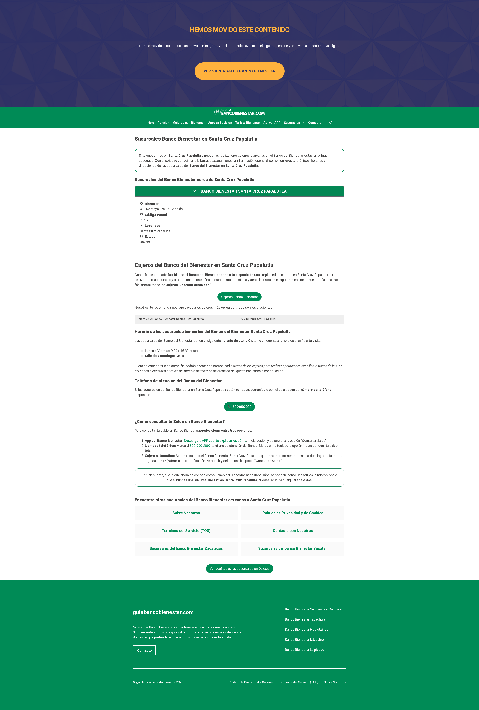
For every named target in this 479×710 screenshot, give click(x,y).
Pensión (163, 122)
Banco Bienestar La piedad (304, 650)
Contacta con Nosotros (293, 530)
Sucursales (292, 122)
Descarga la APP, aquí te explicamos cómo (215, 441)
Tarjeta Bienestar (247, 122)
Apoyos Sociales (220, 122)
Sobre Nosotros (186, 513)
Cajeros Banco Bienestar (239, 297)
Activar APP (272, 122)
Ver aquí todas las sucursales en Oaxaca (239, 569)
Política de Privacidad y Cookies (251, 682)
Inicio (150, 122)
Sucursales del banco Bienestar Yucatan (292, 548)
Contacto (314, 122)
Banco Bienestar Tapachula (305, 619)
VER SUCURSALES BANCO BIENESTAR (240, 71)
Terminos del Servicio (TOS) (186, 530)
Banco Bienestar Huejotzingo (306, 629)
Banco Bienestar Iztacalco (304, 639)
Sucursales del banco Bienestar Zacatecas (186, 548)
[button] (331, 122)
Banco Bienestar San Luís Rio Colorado (313, 609)
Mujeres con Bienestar (189, 122)
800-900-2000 (200, 446)
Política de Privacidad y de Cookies (293, 513)
